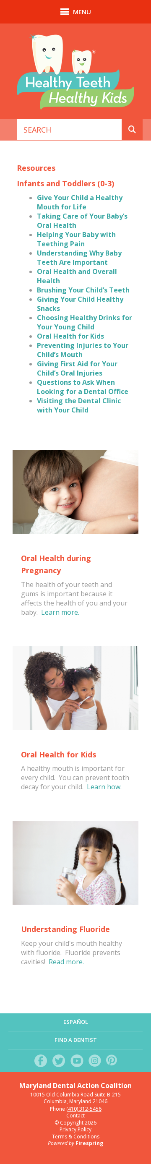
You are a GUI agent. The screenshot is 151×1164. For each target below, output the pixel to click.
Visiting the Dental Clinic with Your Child (79, 405)
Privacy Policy (75, 1129)
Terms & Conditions (75, 1136)
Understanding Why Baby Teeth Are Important (79, 257)
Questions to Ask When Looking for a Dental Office (82, 387)
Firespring (89, 1143)
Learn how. (104, 786)
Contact (75, 1115)
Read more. (66, 961)
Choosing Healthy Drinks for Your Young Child (84, 322)
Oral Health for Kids (70, 336)
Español (75, 1022)
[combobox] (69, 129)
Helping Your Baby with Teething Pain (76, 239)
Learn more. (60, 612)
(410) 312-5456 (84, 1109)
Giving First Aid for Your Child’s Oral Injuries (77, 368)
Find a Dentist (76, 1040)
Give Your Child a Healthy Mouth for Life (79, 202)
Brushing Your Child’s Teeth (83, 290)
